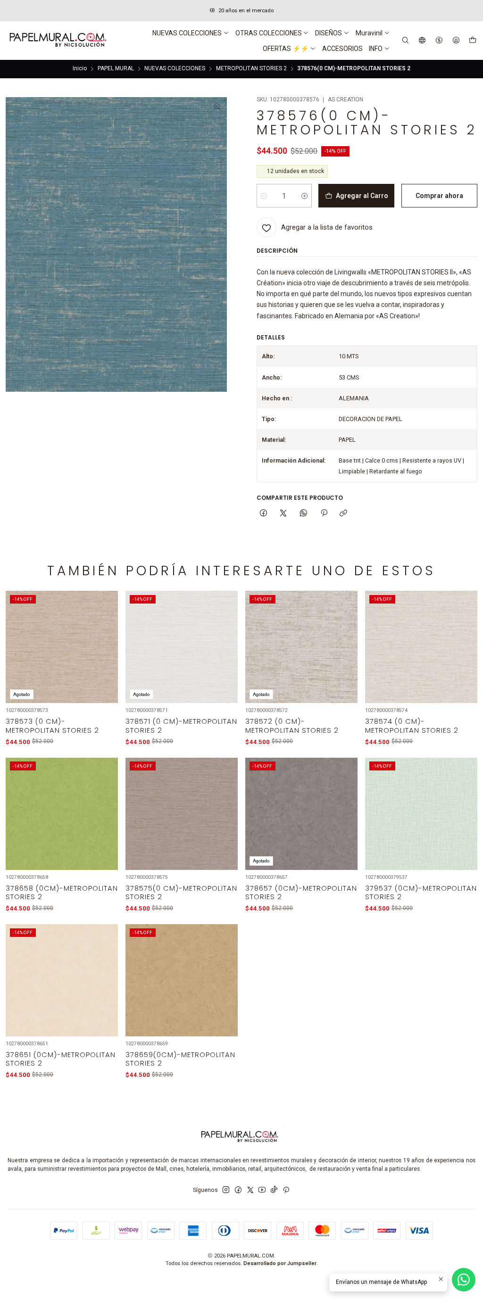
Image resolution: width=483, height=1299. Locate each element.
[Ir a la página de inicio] (57, 40)
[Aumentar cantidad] (304, 195)
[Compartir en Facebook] (264, 513)
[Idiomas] (422, 40)
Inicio (80, 69)
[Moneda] (439, 40)
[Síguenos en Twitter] (250, 1190)
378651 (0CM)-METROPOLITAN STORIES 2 (61, 1059)
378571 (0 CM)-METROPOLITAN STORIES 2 (181, 726)
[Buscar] (405, 40)
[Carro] (472, 40)
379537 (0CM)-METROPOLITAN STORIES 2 (421, 893)
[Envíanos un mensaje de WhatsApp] (463, 1279)
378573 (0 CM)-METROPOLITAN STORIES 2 (52, 726)
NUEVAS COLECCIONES (174, 69)
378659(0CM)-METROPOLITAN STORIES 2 (180, 1059)
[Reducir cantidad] (264, 195)
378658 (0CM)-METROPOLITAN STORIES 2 (62, 893)
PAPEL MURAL (116, 69)
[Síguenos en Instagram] (226, 1190)
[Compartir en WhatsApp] (304, 513)
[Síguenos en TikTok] (274, 1190)
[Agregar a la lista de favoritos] (105, 637)
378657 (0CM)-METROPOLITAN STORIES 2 (301, 893)
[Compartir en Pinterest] (323, 513)
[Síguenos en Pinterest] (286, 1190)
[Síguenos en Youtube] (262, 1190)
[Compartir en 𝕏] (283, 513)
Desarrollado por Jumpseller (279, 1263)
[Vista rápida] (105, 657)
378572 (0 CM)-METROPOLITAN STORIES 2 (292, 726)
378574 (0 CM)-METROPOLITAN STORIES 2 (411, 726)
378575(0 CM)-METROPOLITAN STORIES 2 (181, 893)
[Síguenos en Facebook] (238, 1190)
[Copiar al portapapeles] (343, 513)
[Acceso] (456, 40)
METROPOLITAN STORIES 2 (251, 69)
